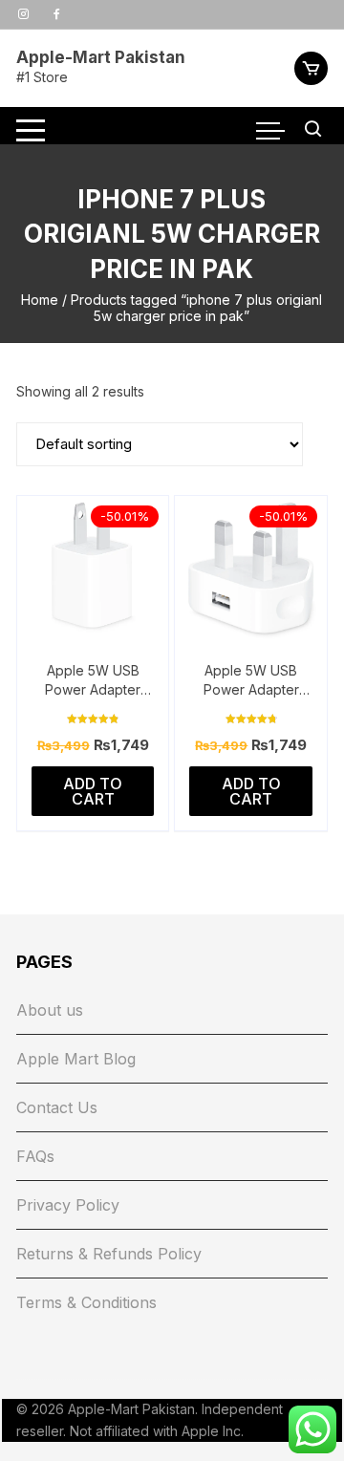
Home (39, 299)
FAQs (35, 1156)
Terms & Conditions (86, 1302)
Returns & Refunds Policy (109, 1253)
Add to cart (92, 791)
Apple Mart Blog (76, 1058)
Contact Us (56, 1107)
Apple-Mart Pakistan (100, 57)
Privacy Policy (67, 1204)
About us (49, 1010)
